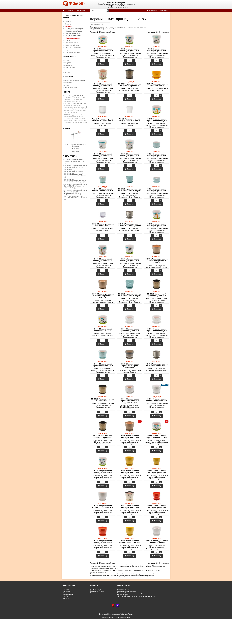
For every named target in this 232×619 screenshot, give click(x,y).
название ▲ (103, 27)
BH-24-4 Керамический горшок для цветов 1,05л (103, 365)
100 (112, 29)
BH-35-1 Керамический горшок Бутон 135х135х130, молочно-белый (75, 186)
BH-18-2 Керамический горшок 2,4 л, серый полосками (130, 365)
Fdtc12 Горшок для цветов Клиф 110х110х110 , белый (129, 120)
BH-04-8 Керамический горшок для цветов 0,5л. (129, 330)
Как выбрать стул (123, 589)
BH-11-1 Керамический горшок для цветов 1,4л (129, 50)
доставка (76, 151)
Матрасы (68, 50)
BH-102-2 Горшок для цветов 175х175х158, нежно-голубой (129, 295)
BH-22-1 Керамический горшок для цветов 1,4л (156, 506)
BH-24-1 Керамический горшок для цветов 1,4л (156, 190)
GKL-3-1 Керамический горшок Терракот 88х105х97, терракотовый (75, 192)
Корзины (68, 21)
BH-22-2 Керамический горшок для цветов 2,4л (102, 541)
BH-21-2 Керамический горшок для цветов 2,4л (129, 471)
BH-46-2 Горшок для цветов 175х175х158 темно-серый (156, 365)
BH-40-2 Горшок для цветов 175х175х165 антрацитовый (129, 225)
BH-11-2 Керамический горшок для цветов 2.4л (156, 50)
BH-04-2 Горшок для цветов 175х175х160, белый (156, 541)
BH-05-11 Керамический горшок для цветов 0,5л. (156, 295)
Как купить (67, 63)
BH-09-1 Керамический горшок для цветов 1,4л (156, 225)
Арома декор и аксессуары (75, 28)
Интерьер (68, 26)
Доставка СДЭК (77, 96)
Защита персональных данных (74, 80)
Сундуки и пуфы (122, 594)
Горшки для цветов (73, 38)
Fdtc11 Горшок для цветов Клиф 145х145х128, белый (102, 120)
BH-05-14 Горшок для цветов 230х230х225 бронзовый (129, 85)
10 (106, 29)
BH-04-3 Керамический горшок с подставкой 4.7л (156, 400)
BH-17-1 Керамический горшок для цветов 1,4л (129, 506)
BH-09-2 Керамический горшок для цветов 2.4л (102, 260)
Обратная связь (122, 7)
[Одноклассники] (114, 605)
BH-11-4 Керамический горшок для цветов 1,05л (103, 50)
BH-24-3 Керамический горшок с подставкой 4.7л (102, 190)
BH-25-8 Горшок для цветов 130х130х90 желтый (156, 85)
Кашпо (68, 40)
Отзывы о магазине (70, 87)
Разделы (71, 10)
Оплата (66, 85)
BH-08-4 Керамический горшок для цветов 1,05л (156, 436)
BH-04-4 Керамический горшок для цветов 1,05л (156, 330)
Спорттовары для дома (73, 47)
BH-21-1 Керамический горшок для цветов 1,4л (156, 471)
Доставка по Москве (79, 115)
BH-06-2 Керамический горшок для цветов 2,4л (129, 436)
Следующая (164, 32)
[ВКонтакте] (118, 605)
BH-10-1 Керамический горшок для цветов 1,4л (129, 260)
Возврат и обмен (69, 67)
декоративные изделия (98, 572)
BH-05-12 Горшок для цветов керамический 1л (102, 400)
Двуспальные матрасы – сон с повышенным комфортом (136, 596)
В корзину (103, 64)
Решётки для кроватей (72, 52)
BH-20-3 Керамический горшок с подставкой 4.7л (102, 506)
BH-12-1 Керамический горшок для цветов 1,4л (102, 85)
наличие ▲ (141, 27)
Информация (82, 10)
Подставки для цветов (73, 36)
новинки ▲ (131, 27)
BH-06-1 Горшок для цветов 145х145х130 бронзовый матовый (156, 260)
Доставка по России (79, 103)
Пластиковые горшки (73, 43)
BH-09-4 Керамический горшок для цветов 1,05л (156, 120)
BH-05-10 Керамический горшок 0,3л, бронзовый (102, 436)
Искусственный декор (72, 45)
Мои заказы (152, 10)
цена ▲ (112, 27)
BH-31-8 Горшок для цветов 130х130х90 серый (103, 225)
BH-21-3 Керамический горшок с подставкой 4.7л (129, 541)
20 (108, 29)
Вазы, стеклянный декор (74, 31)
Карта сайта (68, 83)
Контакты (67, 72)
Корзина (164, 10)
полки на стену (153, 570)
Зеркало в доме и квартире (126, 591)
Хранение (68, 24)
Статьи (66, 70)
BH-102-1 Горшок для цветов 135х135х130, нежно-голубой (129, 190)
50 (110, 29)
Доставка (67, 60)
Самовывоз (68, 65)
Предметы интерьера (73, 33)
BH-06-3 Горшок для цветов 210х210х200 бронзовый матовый (103, 295)
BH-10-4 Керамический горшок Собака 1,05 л (103, 330)
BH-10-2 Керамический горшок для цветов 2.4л (129, 155)
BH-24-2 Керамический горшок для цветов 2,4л (156, 155)
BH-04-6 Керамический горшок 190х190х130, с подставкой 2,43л (130, 400)
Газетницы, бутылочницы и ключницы (130, 593)
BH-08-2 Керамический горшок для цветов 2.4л (102, 155)
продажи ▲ (121, 27)
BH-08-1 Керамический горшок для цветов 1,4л (102, 471)
